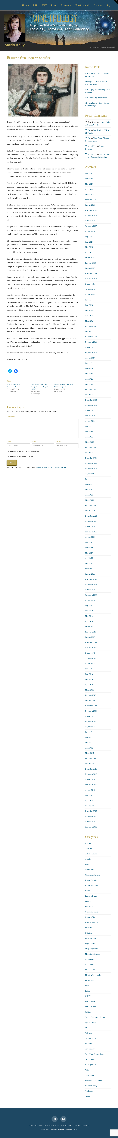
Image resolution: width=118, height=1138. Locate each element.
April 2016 (89, 800)
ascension (88, 848)
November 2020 (91, 521)
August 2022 (90, 421)
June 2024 (89, 305)
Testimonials (66, 1125)
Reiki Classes (90, 1001)
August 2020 (90, 537)
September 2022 (91, 416)
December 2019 (91, 579)
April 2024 (89, 316)
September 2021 (91, 468)
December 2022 (91, 400)
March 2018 (89, 690)
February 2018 (90, 695)
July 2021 (88, 479)
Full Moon (89, 907)
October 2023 (90, 347)
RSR (36, 1125)
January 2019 (90, 637)
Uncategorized (90, 1065)
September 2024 (91, 289)
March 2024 (89, 321)
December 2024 (91, 273)
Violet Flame (89, 1075)
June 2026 (89, 179)
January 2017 (90, 764)
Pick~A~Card (90, 970)
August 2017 (90, 727)
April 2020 (89, 558)
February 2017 (90, 758)
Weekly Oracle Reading (94, 1080)
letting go (88, 933)
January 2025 (90, 268)
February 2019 (90, 632)
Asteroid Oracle (91, 854)
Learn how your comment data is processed (51, 467)
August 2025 (90, 231)
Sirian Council (90, 1007)
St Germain (89, 1033)
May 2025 (89, 247)
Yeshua (87, 1096)
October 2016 (90, 779)
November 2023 (91, 342)
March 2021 (89, 500)
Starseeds (88, 1044)
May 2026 (89, 184)
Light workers (90, 943)
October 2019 (90, 590)
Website (58, 441)
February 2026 (90, 200)
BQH (87, 864)
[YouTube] (63, 1119)
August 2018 (90, 663)
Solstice (88, 1012)
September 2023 (91, 353)
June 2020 (89, 548)
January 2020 (90, 574)
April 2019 (89, 621)
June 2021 (89, 484)
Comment (11, 417)
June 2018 (89, 674)
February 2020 (90, 569)
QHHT (87, 996)
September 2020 (91, 532)
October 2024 (90, 284)
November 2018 (91, 648)
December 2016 (91, 769)
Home (31, 1125)
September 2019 (91, 595)
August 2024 (90, 295)
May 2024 (89, 310)
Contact (77, 1125)
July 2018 (88, 669)
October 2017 (90, 716)
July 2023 (88, 363)
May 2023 (89, 374)
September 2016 (91, 785)
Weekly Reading (91, 1086)
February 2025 (90, 263)
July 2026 (88, 173)
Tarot (46, 1125)
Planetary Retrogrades (93, 975)
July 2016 (88, 795)
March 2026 (89, 194)
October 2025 (90, 221)
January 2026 (90, 205)
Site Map (86, 1125)
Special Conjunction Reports (95, 1017)
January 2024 (90, 331)
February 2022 (90, 447)
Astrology (88, 859)
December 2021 (91, 458)
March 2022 (89, 442)
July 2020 (88, 542)
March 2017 (89, 753)
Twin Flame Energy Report (95, 1054)
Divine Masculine (91, 885)
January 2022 (90, 453)
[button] (116, 2)
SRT (86, 1028)
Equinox (88, 901)
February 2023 (90, 389)
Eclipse (87, 891)
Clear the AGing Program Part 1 (97, 98)
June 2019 (89, 611)
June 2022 (89, 432)
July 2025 (88, 237)
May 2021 (89, 490)
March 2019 (89, 627)
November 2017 (91, 711)
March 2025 (89, 258)
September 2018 (91, 658)
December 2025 (91, 210)
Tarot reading (90, 1049)
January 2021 (90, 511)
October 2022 (90, 411)
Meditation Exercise (92, 954)
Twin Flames (90, 1059)
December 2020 (91, 516)
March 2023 (89, 384)
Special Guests (90, 1022)
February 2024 (90, 326)
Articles (88, 843)
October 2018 (90, 653)
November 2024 (91, 279)
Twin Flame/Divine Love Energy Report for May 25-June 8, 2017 (41, 387)
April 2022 (89, 437)
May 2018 (89, 679)
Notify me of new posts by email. (21, 456)
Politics (87, 991)
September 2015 (91, 827)
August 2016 (90, 790)
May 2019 (89, 616)
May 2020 (89, 553)
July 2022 (88, 426)
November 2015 (91, 816)
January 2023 (90, 395)
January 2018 (90, 700)
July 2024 (88, 300)
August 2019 (90, 600)
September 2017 (91, 722)
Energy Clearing (91, 896)
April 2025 (89, 252)
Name (9, 441)
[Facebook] (55, 1119)
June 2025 (89, 242)
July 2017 (88, 732)
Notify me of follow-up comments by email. (25, 451)
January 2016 (90, 806)
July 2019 (88, 605)
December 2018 (91, 642)
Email (34, 441)
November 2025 (91, 216)
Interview (88, 928)
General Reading (91, 912)
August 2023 (90, 358)
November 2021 (91, 463)
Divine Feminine (91, 880)
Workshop (89, 1091)
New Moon (89, 959)
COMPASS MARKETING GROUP (61, 1129)
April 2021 (89, 495)
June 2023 (89, 368)
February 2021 (90, 505)
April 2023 (89, 379)
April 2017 (89, 748)
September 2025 (91, 226)
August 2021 (90, 474)
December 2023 (91, 337)
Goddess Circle (90, 917)
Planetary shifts (90, 980)
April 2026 (89, 189)
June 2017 (89, 737)
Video (87, 1070)
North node (89, 965)
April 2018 (89, 685)
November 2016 (91, 774)
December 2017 (91, 706)
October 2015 (90, 822)
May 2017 (89, 743)
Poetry (87, 986)
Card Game (89, 870)
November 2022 (91, 405)
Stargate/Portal (90, 1038)
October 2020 (90, 526)
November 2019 (91, 584)
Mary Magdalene (91, 949)
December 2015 (91, 811)
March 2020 (89, 563)
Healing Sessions (91, 922)
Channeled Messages (92, 875)
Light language (90, 938)
